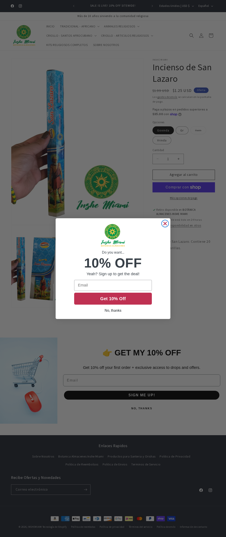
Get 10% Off (113, 298)
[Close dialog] (165, 223)
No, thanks (113, 310)
